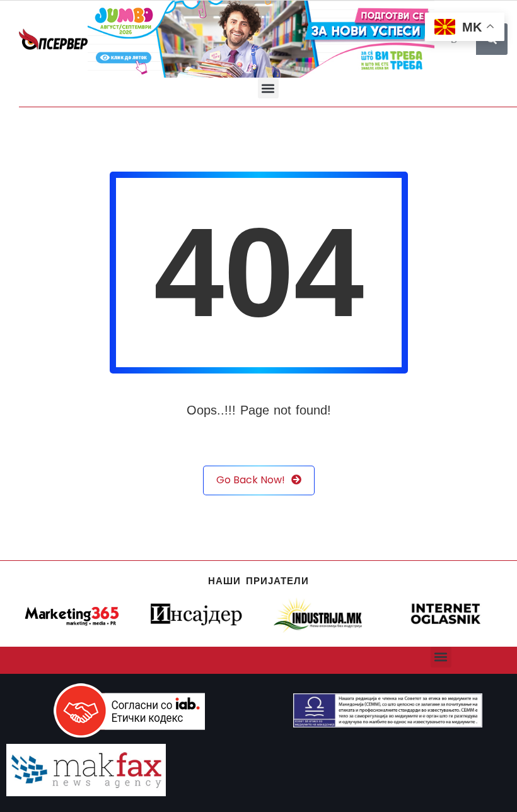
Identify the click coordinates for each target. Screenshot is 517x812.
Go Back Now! (250, 480)
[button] (268, 88)
